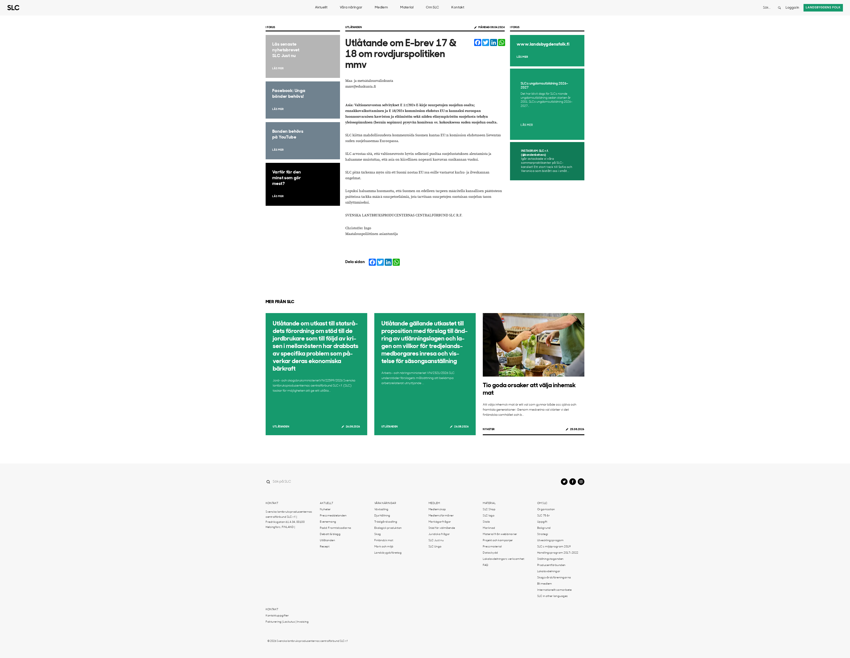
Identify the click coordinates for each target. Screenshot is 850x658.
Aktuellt (321, 7)
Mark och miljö (383, 546)
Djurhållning (382, 515)
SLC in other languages (552, 596)
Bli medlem (544, 584)
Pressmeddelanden (333, 515)
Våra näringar (351, 7)
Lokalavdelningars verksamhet (503, 559)
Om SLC (432, 7)
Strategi (542, 534)
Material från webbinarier (500, 534)
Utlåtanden (353, 27)
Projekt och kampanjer (498, 540)
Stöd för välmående (442, 528)
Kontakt (457, 7)
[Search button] (779, 8)
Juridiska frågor (439, 534)
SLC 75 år (543, 515)
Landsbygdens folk (823, 7)
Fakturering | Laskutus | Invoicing (287, 622)
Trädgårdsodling (385, 522)
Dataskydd (490, 553)
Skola (486, 522)
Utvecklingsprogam (550, 540)
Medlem (381, 7)
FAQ (485, 565)
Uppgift (542, 522)
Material (406, 7)
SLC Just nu (436, 540)
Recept (324, 546)
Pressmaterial (492, 546)
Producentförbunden (551, 565)
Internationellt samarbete (554, 590)
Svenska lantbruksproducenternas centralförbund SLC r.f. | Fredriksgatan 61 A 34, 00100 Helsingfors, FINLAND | (289, 520)
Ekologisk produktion (388, 528)
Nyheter (489, 429)
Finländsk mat (383, 540)
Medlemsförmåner (441, 515)
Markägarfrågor (440, 522)
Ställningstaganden (550, 559)
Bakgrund (544, 528)
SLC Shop (489, 509)
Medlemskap (437, 509)
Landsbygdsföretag (388, 553)
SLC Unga (435, 546)
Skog (377, 534)
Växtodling (381, 509)
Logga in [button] (792, 8)
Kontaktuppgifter (277, 615)
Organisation (546, 509)
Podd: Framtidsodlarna (335, 528)
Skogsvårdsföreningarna (554, 577)
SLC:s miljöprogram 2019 (554, 546)
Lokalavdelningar (548, 571)
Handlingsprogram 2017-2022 (557, 553)
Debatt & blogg (330, 534)
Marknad (489, 528)
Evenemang (328, 522)
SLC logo (488, 515)
